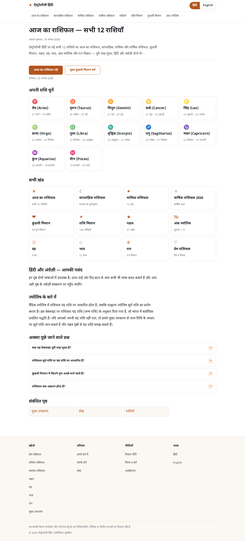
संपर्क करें (81, 463)
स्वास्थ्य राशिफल (37, 471)
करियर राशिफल (36, 463)
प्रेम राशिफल (35, 454)
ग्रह (30, 487)
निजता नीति (131, 454)
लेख (81, 411)
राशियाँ (122, 16)
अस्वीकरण (130, 471)
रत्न (30, 503)
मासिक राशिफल (86, 16)
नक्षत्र (31, 479)
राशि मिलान (137, 16)
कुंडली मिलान (154, 16)
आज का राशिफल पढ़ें (46, 70)
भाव (31, 495)
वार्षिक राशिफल (106, 16)
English (208, 5)
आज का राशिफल (40, 16)
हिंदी (194, 5)
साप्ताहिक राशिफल (63, 16)
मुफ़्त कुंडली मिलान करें (82, 70)
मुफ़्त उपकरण (40, 411)
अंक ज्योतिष (172, 16)
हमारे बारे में (82, 454)
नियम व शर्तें (131, 463)
